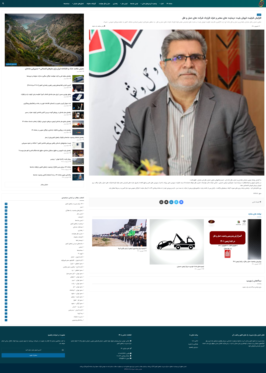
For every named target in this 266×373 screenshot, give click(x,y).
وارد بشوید (245, 287)
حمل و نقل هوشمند (104, 3)
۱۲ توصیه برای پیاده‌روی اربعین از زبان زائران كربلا (132, 248)
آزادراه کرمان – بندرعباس (75, 310)
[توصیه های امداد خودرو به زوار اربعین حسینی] (177, 242)
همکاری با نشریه (193, 344)
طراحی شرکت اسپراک (136, 369)
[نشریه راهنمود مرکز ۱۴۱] (261, 3)
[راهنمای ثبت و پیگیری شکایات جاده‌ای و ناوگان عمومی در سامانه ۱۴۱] (78, 132)
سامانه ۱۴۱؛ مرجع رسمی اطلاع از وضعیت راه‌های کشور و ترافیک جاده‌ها (50, 167)
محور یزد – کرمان (78, 307)
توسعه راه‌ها (79, 240)
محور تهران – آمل (74, 274)
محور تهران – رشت (77, 283)
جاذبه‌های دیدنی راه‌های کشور (74, 244)
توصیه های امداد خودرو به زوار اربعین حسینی (190, 266)
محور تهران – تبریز (77, 280)
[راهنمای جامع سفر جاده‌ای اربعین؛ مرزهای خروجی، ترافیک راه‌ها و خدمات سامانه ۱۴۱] (78, 124)
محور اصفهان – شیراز (76, 264)
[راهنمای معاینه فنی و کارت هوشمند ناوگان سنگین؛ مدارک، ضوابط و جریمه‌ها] (78, 79)
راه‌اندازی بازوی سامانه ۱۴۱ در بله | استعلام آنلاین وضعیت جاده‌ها (52, 175)
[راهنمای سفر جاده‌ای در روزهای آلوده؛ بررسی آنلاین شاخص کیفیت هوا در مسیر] (78, 115)
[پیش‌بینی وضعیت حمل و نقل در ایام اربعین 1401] (234, 239)
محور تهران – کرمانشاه (76, 290)
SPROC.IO (127, 369)
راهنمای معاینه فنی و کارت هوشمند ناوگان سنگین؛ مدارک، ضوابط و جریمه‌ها (49, 76)
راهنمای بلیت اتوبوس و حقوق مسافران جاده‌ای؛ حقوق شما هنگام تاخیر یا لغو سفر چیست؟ (45, 150)
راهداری (115, 3)
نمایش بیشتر (44, 185)
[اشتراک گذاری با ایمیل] (166, 202)
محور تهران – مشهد (77, 293)
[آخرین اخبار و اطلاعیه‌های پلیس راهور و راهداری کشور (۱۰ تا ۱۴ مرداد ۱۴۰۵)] (78, 88)
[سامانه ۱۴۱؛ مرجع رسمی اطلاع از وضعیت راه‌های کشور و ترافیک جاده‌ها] (78, 169)
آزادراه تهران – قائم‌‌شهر (72, 260)
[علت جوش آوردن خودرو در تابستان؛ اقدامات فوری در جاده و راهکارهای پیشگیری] (78, 106)
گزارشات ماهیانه (91, 3)
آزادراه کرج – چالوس (73, 267)
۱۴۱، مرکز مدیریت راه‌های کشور (74, 204)
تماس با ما (195, 341)
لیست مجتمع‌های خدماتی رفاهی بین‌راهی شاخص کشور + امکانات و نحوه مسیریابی (46, 143)
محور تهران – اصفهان (76, 277)
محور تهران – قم (78, 287)
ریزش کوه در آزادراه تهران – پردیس (60, 159)
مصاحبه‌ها (66, 3)
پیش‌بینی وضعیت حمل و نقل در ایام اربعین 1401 (247, 261)
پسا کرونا (80, 313)
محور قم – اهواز (78, 300)
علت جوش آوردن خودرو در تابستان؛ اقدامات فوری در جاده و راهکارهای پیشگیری (47, 103)
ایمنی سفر (124, 3)
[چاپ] (161, 202)
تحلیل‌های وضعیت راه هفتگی (74, 210)
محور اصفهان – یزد (77, 270)
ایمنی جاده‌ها (134, 3)
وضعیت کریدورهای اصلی (149, 3)
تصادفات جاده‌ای (78, 227)
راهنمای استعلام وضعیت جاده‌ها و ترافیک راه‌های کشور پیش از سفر (64, 137)
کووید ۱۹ (80, 254)
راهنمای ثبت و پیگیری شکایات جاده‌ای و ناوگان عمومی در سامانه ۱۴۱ (51, 130)
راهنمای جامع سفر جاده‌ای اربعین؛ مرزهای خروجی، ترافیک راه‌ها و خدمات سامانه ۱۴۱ (46, 121)
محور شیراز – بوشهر (77, 297)
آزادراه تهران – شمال (77, 257)
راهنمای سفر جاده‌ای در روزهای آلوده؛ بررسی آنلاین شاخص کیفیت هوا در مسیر (48, 112)
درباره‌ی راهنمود (193, 347)
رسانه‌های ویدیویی (77, 320)
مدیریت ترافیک (78, 317)
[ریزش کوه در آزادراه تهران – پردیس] (78, 161)
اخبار (162, 3)
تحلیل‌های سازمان (78, 3)
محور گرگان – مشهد (77, 303)
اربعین (259, 15)
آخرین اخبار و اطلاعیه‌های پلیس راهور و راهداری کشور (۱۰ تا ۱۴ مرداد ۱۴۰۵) (49, 85)
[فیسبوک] (181, 202)
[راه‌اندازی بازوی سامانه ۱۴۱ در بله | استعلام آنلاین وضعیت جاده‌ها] (78, 177)
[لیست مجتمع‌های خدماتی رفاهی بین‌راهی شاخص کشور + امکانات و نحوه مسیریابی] (78, 145)
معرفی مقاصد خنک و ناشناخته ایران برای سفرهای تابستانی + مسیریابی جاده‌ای (54, 68)
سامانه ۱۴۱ (169, 3)
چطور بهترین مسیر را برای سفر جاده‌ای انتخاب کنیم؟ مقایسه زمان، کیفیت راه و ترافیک (46, 94)
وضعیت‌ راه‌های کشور (76, 224)
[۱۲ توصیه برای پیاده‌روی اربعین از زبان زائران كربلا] (119, 232)
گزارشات (80, 217)
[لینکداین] (171, 202)
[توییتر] (176, 202)
